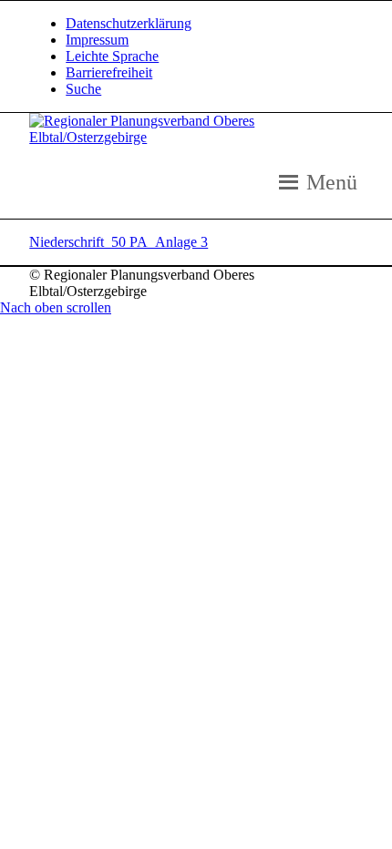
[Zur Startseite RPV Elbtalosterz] (196, 137)
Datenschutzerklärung (128, 23)
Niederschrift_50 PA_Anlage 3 (118, 242)
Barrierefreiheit (109, 72)
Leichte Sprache (112, 56)
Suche (83, 89)
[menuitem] (214, 23)
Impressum (97, 39)
